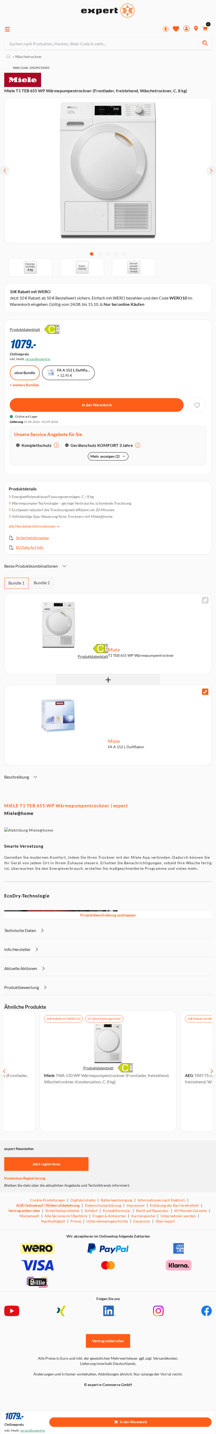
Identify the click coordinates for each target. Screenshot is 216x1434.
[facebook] (206, 1311)
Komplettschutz (37, 445)
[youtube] (11, 1311)
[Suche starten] (205, 43)
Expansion (141, 1221)
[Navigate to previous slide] (4, 1071)
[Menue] (7, 29)
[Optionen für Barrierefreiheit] (166, 29)
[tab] (91, 253)
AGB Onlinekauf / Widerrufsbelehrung (48, 1205)
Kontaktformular (117, 1210)
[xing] (61, 1311)
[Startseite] (8, 56)
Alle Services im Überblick (66, 1216)
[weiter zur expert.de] (25, 1396)
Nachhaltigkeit (53, 1221)
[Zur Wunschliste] (176, 29)
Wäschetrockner (27, 56)
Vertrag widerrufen (24, 1210)
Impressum (135, 1205)
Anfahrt (91, 1210)
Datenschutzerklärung (103, 1205)
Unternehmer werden (178, 1216)
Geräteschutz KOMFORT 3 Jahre (102, 445)
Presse (75, 1221)
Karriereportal (143, 1216)
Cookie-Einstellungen (47, 1200)
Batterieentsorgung (116, 1200)
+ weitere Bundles (24, 385)
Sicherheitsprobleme (62, 1210)
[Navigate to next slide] (212, 1071)
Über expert (165, 1221)
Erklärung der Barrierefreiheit (174, 1205)
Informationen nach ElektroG (161, 1200)
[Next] (211, 170)
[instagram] (158, 1311)
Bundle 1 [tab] (16, 582)
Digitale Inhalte (82, 1200)
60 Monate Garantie (190, 1210)
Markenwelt (29, 1216)
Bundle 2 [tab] (42, 582)
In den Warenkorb (97, 405)
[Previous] (4, 170)
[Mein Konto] (186, 29)
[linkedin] (109, 1311)
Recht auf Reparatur (152, 1210)
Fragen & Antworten (109, 1216)
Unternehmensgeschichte (107, 1221)
